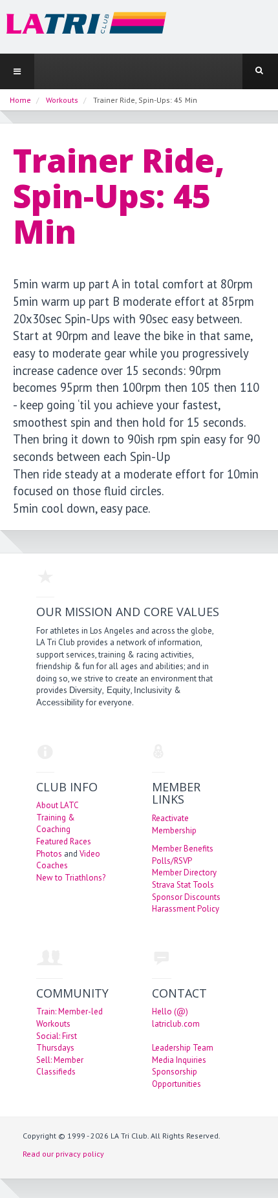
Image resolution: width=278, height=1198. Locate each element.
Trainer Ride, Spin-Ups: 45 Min (118, 195)
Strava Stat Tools (183, 884)
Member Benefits (182, 848)
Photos (49, 853)
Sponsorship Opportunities (176, 1077)
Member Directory (184, 872)
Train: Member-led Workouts (69, 1017)
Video (90, 853)
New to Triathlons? (70, 877)
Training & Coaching (55, 823)
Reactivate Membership (174, 824)
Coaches (52, 865)
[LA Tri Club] (83, 26)
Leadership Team (182, 1047)
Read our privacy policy (63, 1154)
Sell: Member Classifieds (59, 1066)
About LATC (57, 805)
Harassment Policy (185, 908)
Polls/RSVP (172, 860)
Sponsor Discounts (186, 897)
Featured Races (63, 841)
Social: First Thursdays (56, 1042)
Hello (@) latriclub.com (176, 1017)
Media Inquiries (179, 1059)
